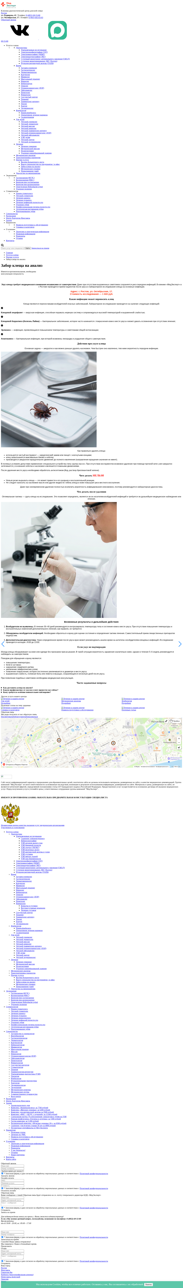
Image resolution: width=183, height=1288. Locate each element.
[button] (180, 644)
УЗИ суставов (27, 854)
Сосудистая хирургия (20, 1065)
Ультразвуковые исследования (33, 50)
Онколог (24, 86)
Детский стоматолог (24, 196)
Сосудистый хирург (29, 97)
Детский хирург (28, 140)
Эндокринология (18, 1085)
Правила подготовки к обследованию (32, 225)
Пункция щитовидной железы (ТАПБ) (37, 63)
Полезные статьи (129, 710)
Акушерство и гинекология (22, 1034)
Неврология (16, 1054)
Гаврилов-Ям (6, 1272)
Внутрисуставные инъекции (33, 908)
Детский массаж (28, 126)
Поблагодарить (19, 717)
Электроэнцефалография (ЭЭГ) (34, 52)
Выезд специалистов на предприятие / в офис (40, 164)
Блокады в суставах (29, 906)
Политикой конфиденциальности (94, 1173)
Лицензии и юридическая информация (32, 232)
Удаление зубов (22, 205)
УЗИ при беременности (31, 859)
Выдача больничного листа (32, 162)
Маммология (16, 1047)
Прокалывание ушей (30, 171)
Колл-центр (16, 1096)
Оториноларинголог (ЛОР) (32, 88)
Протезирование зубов (25, 211)
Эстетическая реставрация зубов (30, 209)
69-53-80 (4, 41)
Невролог (25, 81)
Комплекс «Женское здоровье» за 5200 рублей (30, 1110)
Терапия (14, 1069)
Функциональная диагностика (24, 1081)
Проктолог (25, 92)
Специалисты (12, 214)
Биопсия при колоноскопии (27, 184)
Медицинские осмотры (21, 1090)
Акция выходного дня (20, 1105)
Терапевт (25, 99)
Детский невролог (28, 128)
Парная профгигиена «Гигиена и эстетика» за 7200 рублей (36, 1119)
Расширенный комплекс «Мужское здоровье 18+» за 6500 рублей (38, 1123)
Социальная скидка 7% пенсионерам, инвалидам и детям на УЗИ (38, 1117)
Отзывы (19, 238)
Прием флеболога (28, 113)
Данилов (4, 1279)
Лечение (19, 144)
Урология (15, 1076)
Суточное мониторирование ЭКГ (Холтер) (39, 61)
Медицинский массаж (30, 149)
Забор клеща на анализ (30, 166)
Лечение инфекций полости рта (29, 202)
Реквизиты (20, 236)
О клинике (10, 1141)
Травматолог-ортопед (30, 101)
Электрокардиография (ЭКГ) (33, 57)
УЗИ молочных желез (30, 850)
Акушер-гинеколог (29, 68)
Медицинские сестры (20, 1092)
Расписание (11, 216)
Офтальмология (17, 1058)
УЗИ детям (25, 137)
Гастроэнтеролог (28, 70)
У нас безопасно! (18, 1150)
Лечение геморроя (28, 146)
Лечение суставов (28, 910)
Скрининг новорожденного (33, 838)
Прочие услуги (22, 160)
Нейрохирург (26, 83)
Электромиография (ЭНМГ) (33, 54)
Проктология (16, 1060)
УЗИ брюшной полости (31, 845)
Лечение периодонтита (21, 1018)
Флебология (21, 110)
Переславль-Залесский (10, 1277)
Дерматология (17, 1040)
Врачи (18, 66)
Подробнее (5, 703)
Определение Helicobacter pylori (29, 187)
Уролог (24, 104)
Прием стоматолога (24, 193)
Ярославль (5, 1270)
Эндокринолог (27, 108)
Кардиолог (25, 75)
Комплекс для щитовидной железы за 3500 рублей (32, 1112)
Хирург (24, 106)
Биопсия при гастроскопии (27, 182)
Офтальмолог (26, 90)
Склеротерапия (27, 117)
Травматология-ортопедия (22, 1072)
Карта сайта (11, 1159)
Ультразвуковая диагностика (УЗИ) (26, 1074)
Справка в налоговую (25, 227)
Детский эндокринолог (31, 142)
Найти (28, 248)
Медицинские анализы (25, 155)
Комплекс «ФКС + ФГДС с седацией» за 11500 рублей (34, 1114)
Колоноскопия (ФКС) (25, 180)
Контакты (10, 240)
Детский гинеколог (29, 122)
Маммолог (25, 77)
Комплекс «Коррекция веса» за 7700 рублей (29, 1108)
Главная (9, 253)
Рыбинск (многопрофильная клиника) (17, 1275)
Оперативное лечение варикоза (34, 115)
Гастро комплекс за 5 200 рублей (25, 1121)
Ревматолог (26, 95)
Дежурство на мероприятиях (28, 173)
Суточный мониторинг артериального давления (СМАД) (45, 59)
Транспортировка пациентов (28, 157)
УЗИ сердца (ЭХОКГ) (30, 847)
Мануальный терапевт (30, 79)
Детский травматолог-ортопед (34, 131)
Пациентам (11, 1130)
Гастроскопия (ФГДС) (25, 178)
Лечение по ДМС (18, 1134)
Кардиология (16, 1043)
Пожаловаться (32, 717)
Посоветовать (7, 717)
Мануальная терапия (20, 1049)
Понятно (148, 1285)
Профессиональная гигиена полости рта (33, 207)
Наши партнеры (18, 1155)
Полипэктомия (27, 151)
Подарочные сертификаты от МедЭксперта (29, 1128)
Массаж (14, 1052)
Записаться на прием (40, 248)
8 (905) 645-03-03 (36, 17)
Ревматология (17, 1063)
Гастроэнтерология (19, 1038)
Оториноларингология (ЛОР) (23, 1056)
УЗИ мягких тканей (29, 856)
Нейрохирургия (17, 1045)
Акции (9, 220)
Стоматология (12, 1007)
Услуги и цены (12, 255)
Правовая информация (25, 234)
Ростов (4, 1268)
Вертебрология (17, 1036)
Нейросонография (28, 841)
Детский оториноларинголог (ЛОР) (36, 133)
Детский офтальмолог (30, 135)
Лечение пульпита (23, 200)
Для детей (20, 119)
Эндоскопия (11, 991)
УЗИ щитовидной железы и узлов (35, 852)
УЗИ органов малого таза (31, 843)
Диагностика (21, 48)
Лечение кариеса (23, 198)
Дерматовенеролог (29, 72)
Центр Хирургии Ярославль (18, 218)
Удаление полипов (24, 189)
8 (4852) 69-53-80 (33, 15)
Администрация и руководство (24, 1094)
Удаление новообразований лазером (36, 153)
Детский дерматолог (29, 124)
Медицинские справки (30, 169)
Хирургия (15, 1083)
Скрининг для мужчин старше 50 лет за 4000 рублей (33, 1126)
